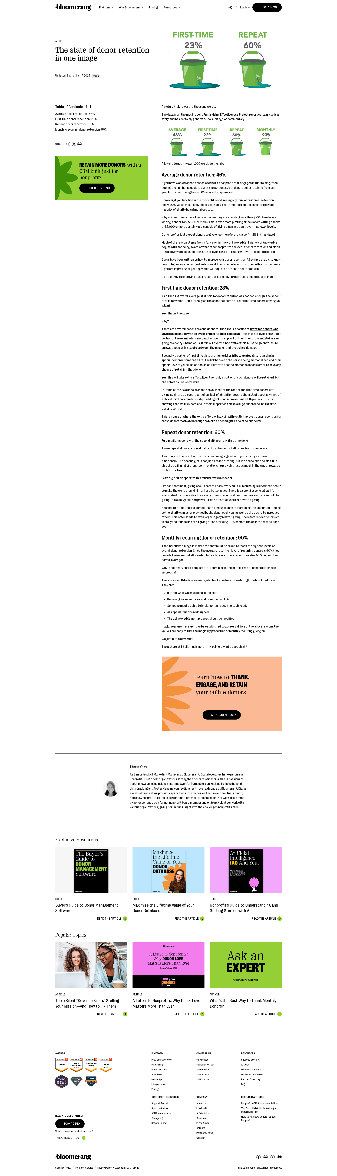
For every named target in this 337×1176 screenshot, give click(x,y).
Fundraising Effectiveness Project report (230, 114)
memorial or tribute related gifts (237, 355)
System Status (159, 1108)
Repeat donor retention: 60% (74, 124)
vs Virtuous (202, 1059)
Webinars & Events (251, 1069)
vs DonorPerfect (205, 1064)
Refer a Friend (159, 1123)
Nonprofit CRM (159, 1069)
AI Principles (202, 1113)
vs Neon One (203, 1069)
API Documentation (161, 1113)
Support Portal (159, 1103)
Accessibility (122, 1167)
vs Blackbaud (203, 1079)
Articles (245, 1064)
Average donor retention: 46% (75, 114)
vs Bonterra (202, 1074)
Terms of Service (84, 1167)
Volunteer (156, 1074)
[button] (106, 7)
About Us (201, 1103)
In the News (202, 1123)
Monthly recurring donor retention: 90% (81, 129)
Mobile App (157, 1079)
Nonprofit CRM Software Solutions (260, 1103)
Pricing (153, 7)
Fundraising (157, 1064)
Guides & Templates (252, 1074)
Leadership (202, 1108)
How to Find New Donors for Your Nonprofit (258, 1118)
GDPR (136, 1167)
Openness (201, 1118)
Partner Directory (250, 1079)
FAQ (243, 1084)
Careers (200, 1128)
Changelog (157, 1118)
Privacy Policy (104, 1167)
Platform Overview (161, 1059)
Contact (201, 1137)
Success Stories (250, 1059)
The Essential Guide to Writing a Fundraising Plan (258, 1110)
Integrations (158, 1084)
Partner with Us (204, 1132)
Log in (243, 7)
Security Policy (63, 1167)
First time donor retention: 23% (76, 119)
